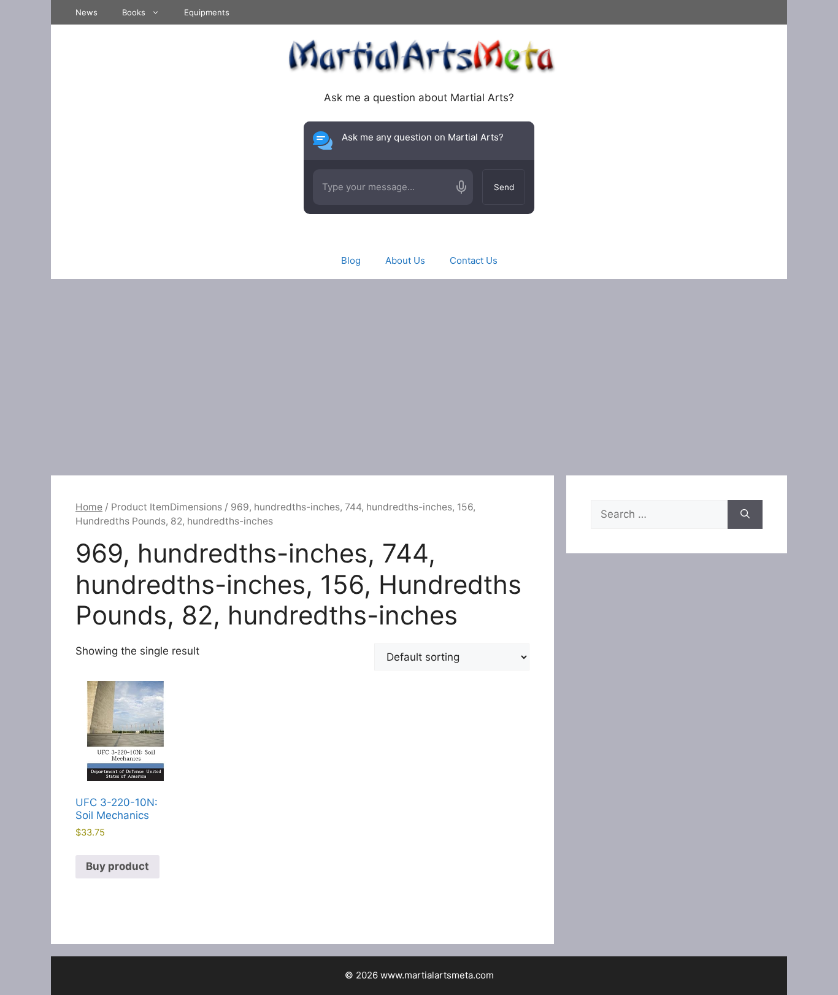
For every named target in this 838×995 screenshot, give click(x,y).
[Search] (745, 514)
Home (88, 507)
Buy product (117, 866)
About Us (405, 260)
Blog (351, 260)
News (86, 12)
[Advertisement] (419, 371)
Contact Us (474, 260)
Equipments (206, 12)
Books (133, 12)
